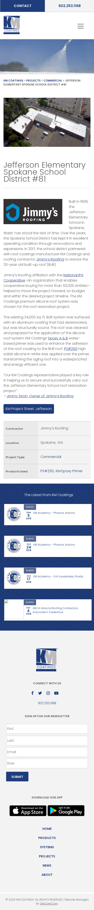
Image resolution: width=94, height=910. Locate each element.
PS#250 (70, 348)
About (47, 875)
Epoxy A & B (58, 338)
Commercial (50, 456)
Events (30, 507)
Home (47, 829)
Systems (47, 847)
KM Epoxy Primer (69, 471)
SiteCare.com (49, 903)
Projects (47, 856)
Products (47, 838)
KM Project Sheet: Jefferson (29, 408)
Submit (17, 777)
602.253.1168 (70, 5)
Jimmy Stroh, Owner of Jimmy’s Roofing (40, 396)
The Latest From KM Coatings (48, 494)
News (47, 865)
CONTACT (22, 5)
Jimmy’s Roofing (50, 259)
